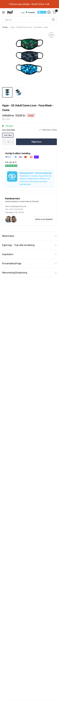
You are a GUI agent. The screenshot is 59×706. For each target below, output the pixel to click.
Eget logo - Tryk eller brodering (18, 245)
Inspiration (7, 254)
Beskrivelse (8, 235)
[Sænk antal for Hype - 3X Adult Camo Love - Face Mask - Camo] (4, 142)
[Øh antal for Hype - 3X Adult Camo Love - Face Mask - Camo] (12, 142)
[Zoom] (51, 35)
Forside (5, 27)
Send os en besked (43, 219)
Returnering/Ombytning (14, 272)
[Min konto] (49, 12)
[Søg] (53, 19)
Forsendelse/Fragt (11, 263)
